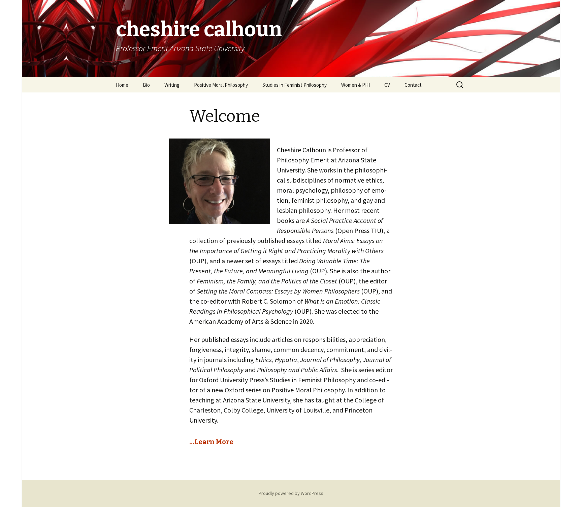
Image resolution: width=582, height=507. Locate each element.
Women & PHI (355, 85)
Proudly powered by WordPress (291, 493)
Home (122, 85)
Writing (172, 85)
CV (387, 85)
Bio (146, 85)
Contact (413, 85)
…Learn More (211, 442)
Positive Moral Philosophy (221, 85)
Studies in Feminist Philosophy (294, 85)
